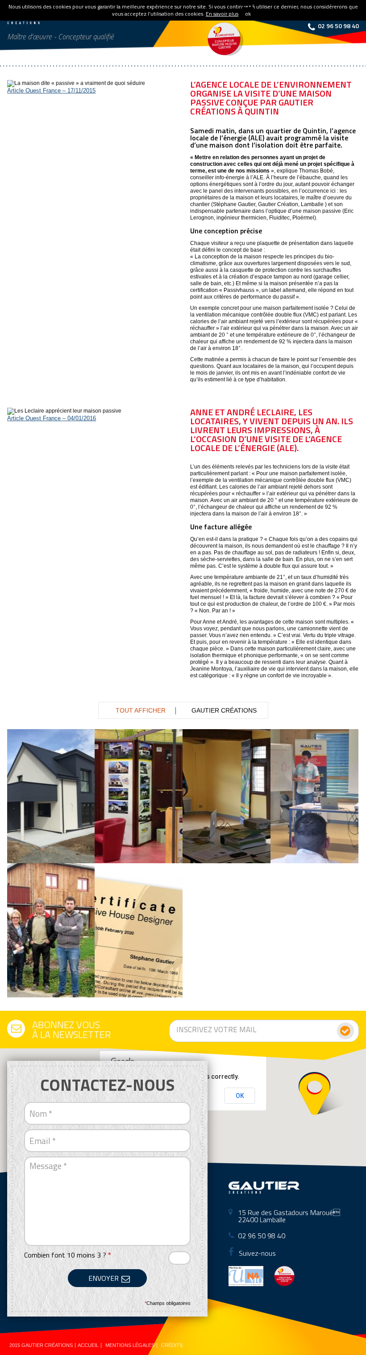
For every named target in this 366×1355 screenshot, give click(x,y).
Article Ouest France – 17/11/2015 (51, 90)
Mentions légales (129, 1345)
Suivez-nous (256, 1253)
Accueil (88, 1345)
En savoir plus (222, 13)
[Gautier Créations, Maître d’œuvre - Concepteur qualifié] (43, 21)
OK (240, 1095)
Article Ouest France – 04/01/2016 (51, 418)
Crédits (172, 1345)
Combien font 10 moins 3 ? (67, 1254)
